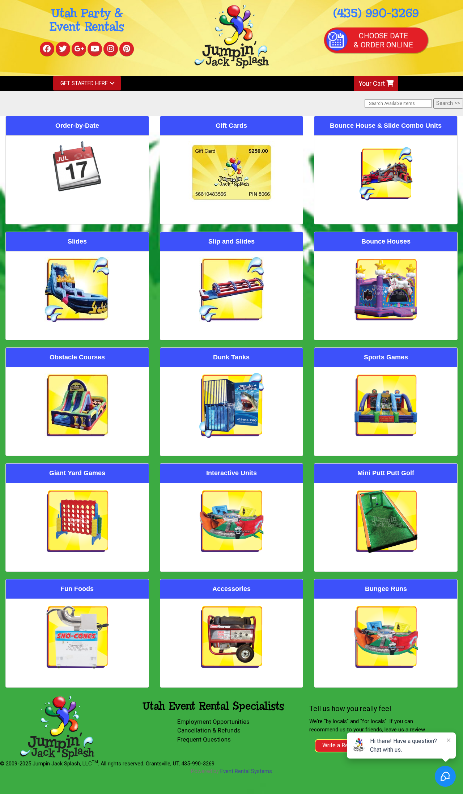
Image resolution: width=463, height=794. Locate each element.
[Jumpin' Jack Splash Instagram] (110, 49)
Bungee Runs (386, 588)
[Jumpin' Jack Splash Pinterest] (126, 49)
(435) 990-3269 (376, 14)
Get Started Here (84, 83)
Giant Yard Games (77, 473)
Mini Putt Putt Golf (385, 473)
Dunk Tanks (231, 357)
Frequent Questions (204, 739)
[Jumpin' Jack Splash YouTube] (95, 49)
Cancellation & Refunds (209, 730)
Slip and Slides (231, 241)
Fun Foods (77, 588)
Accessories (231, 588)
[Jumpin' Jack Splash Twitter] (63, 49)
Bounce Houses (386, 241)
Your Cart (372, 83)
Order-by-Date (77, 125)
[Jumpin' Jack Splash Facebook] (47, 49)
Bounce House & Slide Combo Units (386, 125)
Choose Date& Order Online (383, 40)
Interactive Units (231, 473)
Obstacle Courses (77, 357)
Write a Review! (342, 745)
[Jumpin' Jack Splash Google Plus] (79, 49)
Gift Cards (231, 125)
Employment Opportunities (213, 721)
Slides (77, 241)
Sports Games (386, 357)
